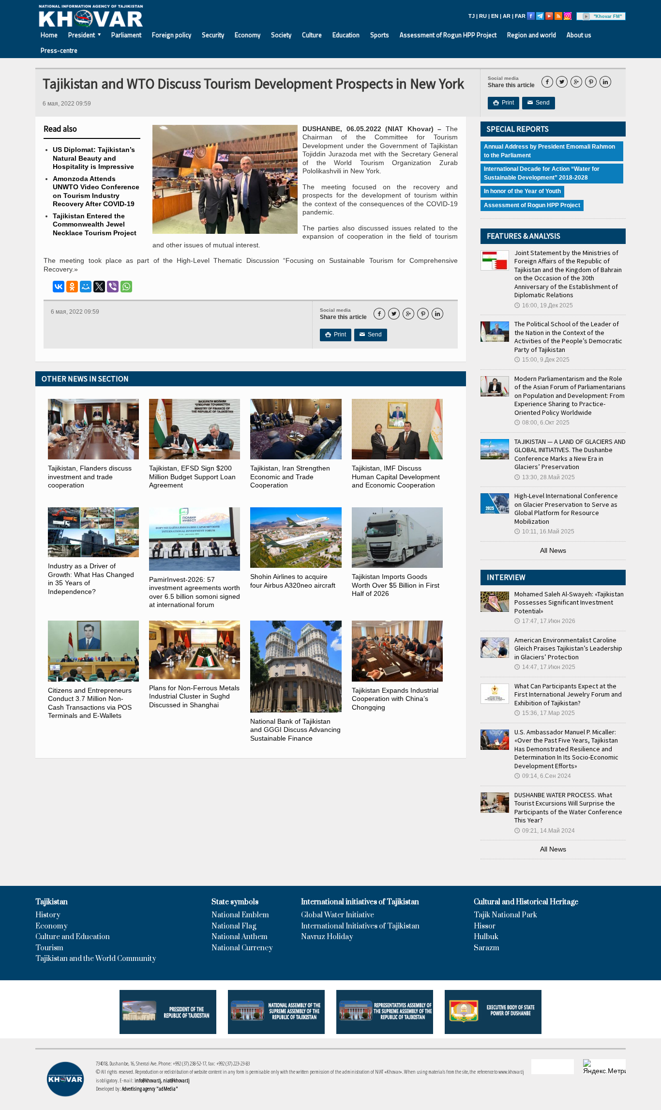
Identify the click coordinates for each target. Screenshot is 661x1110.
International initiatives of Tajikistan (360, 902)
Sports (379, 35)
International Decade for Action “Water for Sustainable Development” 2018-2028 (542, 173)
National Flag (233, 926)
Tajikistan (51, 902)
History (47, 915)
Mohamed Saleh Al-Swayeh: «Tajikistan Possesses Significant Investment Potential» (569, 602)
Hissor (485, 926)
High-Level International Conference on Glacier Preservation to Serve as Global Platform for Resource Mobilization (566, 508)
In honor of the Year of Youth (522, 191)
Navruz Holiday (327, 937)
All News (553, 550)
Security (213, 35)
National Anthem (239, 937)
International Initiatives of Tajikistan (360, 926)
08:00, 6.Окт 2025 (542, 422)
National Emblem (240, 915)
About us (579, 35)
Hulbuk (486, 937)
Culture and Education (72, 937)
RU (483, 16)
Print (503, 102)
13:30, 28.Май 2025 (544, 477)
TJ (471, 16)
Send (538, 102)
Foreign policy (171, 35)
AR (507, 16)
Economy (247, 35)
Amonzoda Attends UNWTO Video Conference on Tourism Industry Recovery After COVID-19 (96, 191)
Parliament (126, 35)
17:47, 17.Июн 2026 (544, 621)
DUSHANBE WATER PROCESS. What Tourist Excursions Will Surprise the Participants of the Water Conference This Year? (568, 808)
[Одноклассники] (72, 286)
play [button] (586, 16)
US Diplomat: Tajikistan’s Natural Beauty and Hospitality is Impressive (94, 158)
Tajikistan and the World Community (95, 959)
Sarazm (486, 948)
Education (346, 35)
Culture (312, 35)
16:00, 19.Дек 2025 (543, 305)
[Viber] (113, 286)
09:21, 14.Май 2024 (544, 830)
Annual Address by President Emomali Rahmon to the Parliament (549, 151)
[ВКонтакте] (58, 286)
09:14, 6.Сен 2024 (542, 776)
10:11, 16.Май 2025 (544, 531)
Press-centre (59, 50)
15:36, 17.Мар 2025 (544, 713)
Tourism (49, 948)
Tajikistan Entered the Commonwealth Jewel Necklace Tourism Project (94, 224)
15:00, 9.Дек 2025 (542, 359)
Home (49, 35)
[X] (99, 286)
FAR (520, 16)
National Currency (242, 948)
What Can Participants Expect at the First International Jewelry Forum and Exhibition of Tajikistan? (568, 694)
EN (494, 16)
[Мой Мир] (85, 286)
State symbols (234, 902)
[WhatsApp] (126, 286)
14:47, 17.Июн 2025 (544, 667)
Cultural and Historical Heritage (526, 902)
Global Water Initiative (337, 915)
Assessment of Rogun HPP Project (448, 35)
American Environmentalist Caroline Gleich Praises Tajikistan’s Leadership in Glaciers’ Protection (568, 648)
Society (281, 35)
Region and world (531, 35)
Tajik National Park (505, 915)
